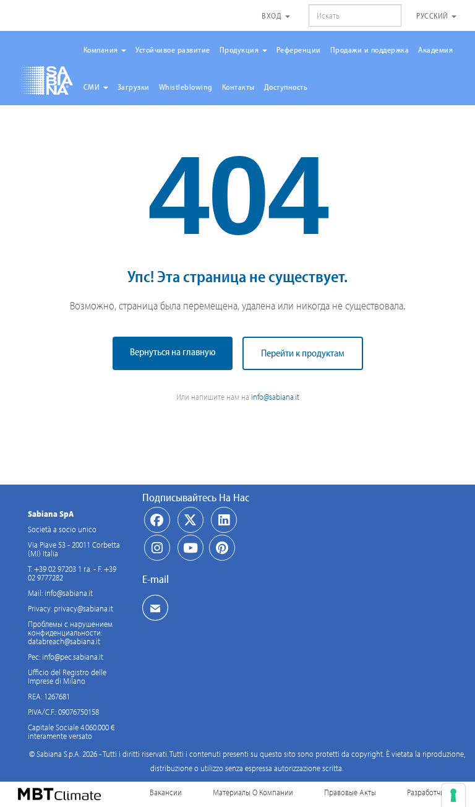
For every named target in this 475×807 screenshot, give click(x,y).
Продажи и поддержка (369, 49)
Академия (435, 49)
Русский (433, 15)
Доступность (286, 87)
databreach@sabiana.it (64, 641)
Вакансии (166, 792)
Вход (273, 15)
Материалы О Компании (253, 792)
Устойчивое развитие (172, 49)
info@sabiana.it (275, 396)
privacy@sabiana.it (83, 608)
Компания (102, 49)
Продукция (240, 49)
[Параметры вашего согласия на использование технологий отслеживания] (453, 795)
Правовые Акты (350, 792)
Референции (298, 49)
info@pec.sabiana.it (72, 656)
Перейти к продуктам (302, 353)
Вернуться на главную (172, 351)
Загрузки (134, 87)
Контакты (238, 87)
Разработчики (430, 792)
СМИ (92, 87)
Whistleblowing (186, 87)
